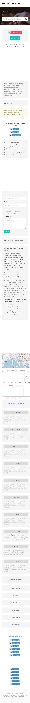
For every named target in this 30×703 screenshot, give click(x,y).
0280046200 (16, 603)
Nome (6, 195)
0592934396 (16, 463)
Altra (14, 213)
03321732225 (16, 531)
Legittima (8, 211)
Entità (6, 202)
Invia (7, 231)
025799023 (16, 672)
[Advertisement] (15, 65)
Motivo (6, 209)
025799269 (16, 678)
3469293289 (16, 649)
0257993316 (16, 681)
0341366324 (16, 595)
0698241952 (16, 546)
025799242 (16, 675)
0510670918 (16, 497)
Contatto (15, 697)
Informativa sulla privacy (11, 695)
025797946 (16, 669)
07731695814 (16, 610)
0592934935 (16, 412)
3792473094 (16, 625)
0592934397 (16, 480)
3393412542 (16, 588)
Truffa (7, 213)
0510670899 (16, 514)
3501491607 (16, 617)
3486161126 (15, 646)
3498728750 (16, 643)
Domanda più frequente (17, 696)
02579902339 (16, 684)
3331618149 (15, 652)
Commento (8, 216)
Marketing (17, 211)
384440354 (16, 640)
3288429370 (16, 655)
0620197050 (16, 561)
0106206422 (16, 446)
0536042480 (16, 429)
